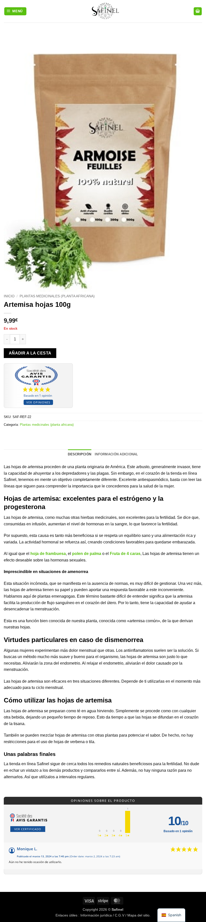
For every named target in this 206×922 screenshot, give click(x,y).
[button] (15, 11)
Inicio (9, 296)
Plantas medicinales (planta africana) (57, 296)
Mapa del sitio (138, 915)
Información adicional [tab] (116, 454)
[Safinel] (103, 11)
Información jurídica (96, 915)
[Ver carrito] (198, 11)
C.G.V (119, 915)
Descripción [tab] (79, 454)
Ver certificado (27, 829)
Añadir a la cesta (30, 353)
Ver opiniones (38, 402)
